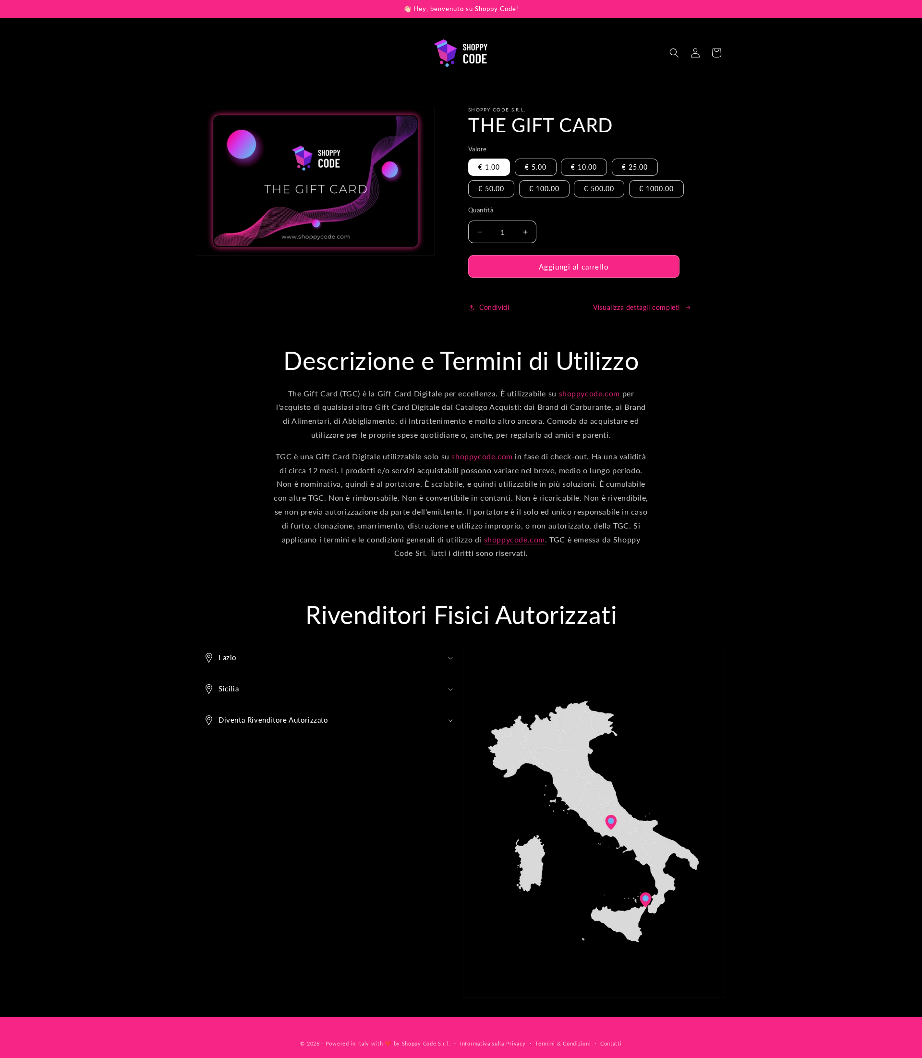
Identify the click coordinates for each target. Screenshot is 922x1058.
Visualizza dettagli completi (636, 308)
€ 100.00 (544, 189)
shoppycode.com (589, 393)
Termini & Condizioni (563, 1043)
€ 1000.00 (656, 189)
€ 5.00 (535, 167)
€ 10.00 (584, 167)
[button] (674, 52)
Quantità (480, 210)
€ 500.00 (599, 189)
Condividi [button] (494, 308)
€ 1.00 (489, 167)
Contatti (611, 1043)
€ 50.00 (491, 189)
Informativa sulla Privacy (493, 1043)
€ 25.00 (635, 167)
